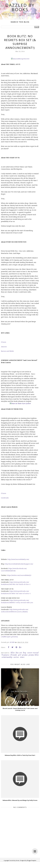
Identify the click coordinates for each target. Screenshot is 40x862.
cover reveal (33, 653)
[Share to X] (12, 647)
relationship (7, 657)
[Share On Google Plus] (20, 647)
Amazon (4, 347)
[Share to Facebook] (8, 647)
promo (25, 655)
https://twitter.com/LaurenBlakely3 (19, 575)
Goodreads (5, 498)
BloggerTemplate (31, 860)
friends (13, 655)
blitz (13, 653)
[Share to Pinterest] (16, 647)
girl (19, 655)
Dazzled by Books (20, 7)
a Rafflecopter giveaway (9, 637)
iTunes (3, 342)
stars (22, 657)
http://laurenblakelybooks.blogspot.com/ (19, 564)
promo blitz (34, 655)
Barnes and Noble (7, 351)
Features (5, 655)
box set (19, 653)
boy (24, 653)
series (16, 657)
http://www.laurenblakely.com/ (18, 559)
